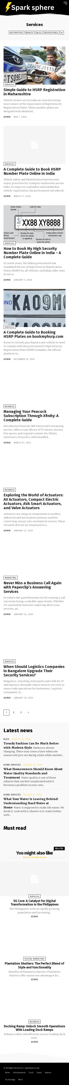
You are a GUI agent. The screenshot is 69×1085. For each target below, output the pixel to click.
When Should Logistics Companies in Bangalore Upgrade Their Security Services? (34, 670)
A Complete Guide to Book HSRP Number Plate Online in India (32, 171)
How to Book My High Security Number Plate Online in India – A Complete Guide (32, 252)
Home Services (12, 765)
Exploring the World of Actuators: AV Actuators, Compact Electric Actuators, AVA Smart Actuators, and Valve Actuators (33, 501)
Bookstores (51, 32)
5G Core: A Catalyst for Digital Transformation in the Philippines (35, 902)
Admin (7, 117)
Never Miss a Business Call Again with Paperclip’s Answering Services (32, 587)
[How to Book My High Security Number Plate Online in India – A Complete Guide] (34, 224)
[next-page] (28, 712)
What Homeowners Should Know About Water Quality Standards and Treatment (33, 773)
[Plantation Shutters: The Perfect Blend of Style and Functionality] (34, 941)
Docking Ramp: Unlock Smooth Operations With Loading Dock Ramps (34, 1028)
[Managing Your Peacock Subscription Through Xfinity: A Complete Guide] (34, 387)
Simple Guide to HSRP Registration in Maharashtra (34, 91)
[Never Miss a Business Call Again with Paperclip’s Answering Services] (34, 559)
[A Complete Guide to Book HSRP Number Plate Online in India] (34, 145)
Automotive (16, 32)
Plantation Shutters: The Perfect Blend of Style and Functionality (34, 965)
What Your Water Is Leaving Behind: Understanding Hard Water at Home (31, 803)
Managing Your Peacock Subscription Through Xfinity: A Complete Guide (31, 415)
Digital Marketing (35, 959)
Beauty (29, 32)
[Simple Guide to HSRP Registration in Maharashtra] (34, 65)
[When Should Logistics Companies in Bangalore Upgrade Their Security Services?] (34, 642)
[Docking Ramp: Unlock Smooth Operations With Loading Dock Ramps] (34, 1004)
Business (10, 406)
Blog (39, 32)
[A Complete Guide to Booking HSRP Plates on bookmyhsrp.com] (34, 308)
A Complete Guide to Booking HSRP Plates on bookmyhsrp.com (33, 334)
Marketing (10, 578)
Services (9, 85)
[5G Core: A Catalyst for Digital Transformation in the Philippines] (34, 879)
